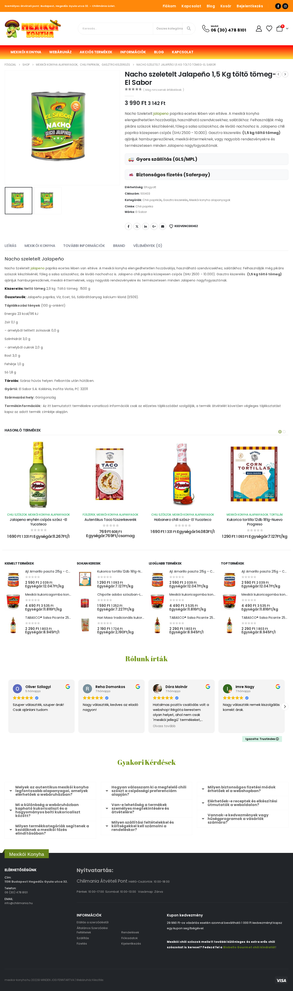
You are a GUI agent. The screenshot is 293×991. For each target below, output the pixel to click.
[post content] (38, 474)
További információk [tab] (84, 245)
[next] (285, 74)
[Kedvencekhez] (65, 447)
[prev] (278, 74)
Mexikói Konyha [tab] (39, 245)
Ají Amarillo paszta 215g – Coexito (51, 571)
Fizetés (82, 943)
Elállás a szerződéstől (93, 922)
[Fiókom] (258, 29)
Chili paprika (144, 206)
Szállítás (83, 938)
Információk (133, 52)
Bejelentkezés (250, 6)
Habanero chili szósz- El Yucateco (182, 519)
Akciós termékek (96, 52)
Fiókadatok (129, 938)
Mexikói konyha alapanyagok (209, 200)
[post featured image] (13, 579)
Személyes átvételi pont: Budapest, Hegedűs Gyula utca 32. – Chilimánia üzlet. (60, 6)
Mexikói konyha (26, 52)
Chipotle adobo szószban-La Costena (127, 594)
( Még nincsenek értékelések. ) (163, 90)
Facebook (128, 226)
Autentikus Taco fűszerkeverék (110, 519)
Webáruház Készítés (89, 980)
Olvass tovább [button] (164, 726)
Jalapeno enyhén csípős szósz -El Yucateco (38, 522)
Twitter (137, 226)
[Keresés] (188, 28)
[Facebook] (278, 6)
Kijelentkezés (131, 943)
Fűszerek (89, 515)
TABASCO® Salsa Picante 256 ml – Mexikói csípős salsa (68, 617)
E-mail (162, 226)
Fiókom (169, 6)
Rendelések (130, 932)
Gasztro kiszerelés (175, 200)
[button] (5, 127)
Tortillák (276, 515)
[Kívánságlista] (269, 29)
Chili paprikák (152, 200)
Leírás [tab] (10, 245)
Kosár (225, 6)
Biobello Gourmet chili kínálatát (249, 947)
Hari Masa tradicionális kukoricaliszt (125, 617)
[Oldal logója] (33, 28)
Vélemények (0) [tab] (147, 245)
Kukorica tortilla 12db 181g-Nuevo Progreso (254, 522)
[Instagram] (285, 6)
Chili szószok (17, 515)
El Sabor (141, 212)
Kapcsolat (191, 6)
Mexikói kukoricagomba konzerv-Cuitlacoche (61, 594)
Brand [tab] (119, 245)
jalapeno (161, 113)
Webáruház (60, 52)
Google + (154, 226)
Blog (211, 6)
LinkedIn (145, 226)
